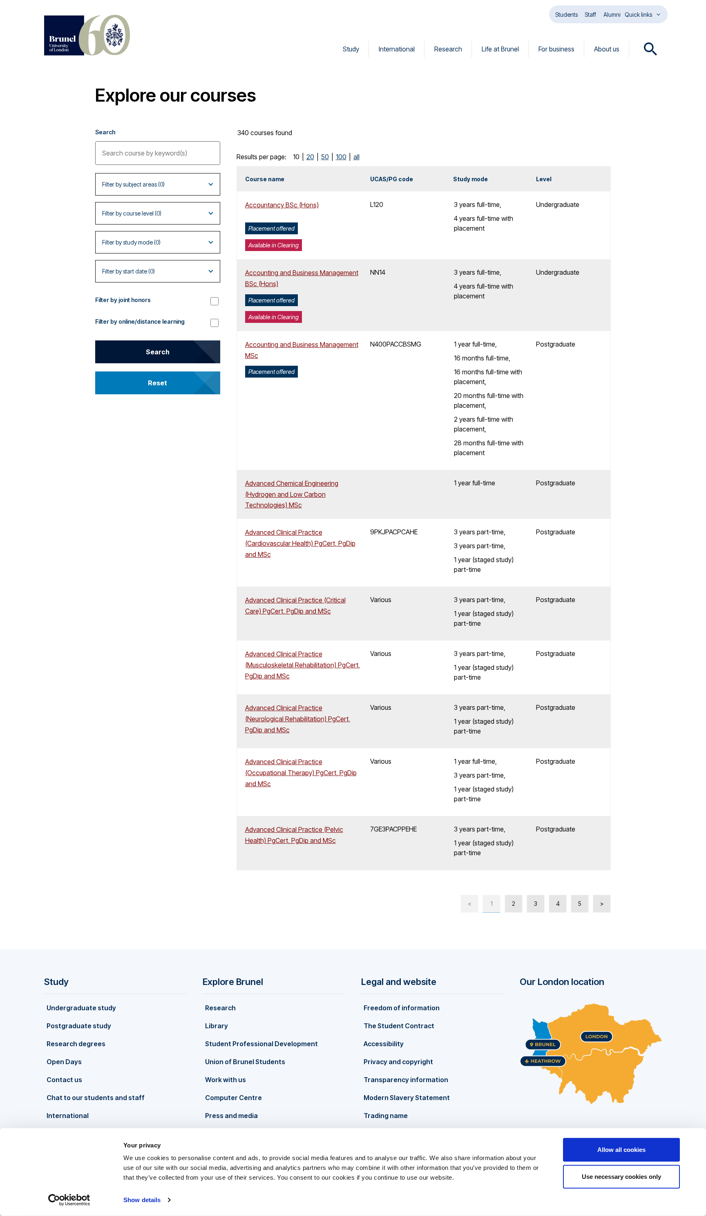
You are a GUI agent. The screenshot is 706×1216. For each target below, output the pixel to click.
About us (606, 49)
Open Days (64, 1062)
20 (310, 157)
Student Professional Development (261, 1044)
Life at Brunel (500, 49)
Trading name (386, 1116)
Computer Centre (233, 1098)
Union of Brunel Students (245, 1062)
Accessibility (384, 1044)
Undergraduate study (81, 1008)
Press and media (231, 1116)
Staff (590, 14)
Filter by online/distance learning (140, 321)
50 (325, 157)
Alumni (612, 14)
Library (216, 1026)
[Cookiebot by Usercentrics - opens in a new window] (69, 1200)
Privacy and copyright (398, 1062)
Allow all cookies (621, 1149)
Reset (157, 383)
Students (566, 14)
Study (351, 49)
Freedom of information (402, 1008)
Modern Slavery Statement (407, 1098)
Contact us (64, 1080)
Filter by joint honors (123, 299)
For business (556, 49)
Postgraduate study (79, 1026)
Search (105, 132)
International (397, 49)
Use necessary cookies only (621, 1176)
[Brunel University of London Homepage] (87, 35)
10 (296, 157)
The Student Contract (399, 1026)
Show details (142, 1199)
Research (448, 49)
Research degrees (76, 1044)
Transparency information (406, 1080)
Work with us (225, 1080)
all (356, 157)
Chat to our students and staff (96, 1098)
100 (341, 157)
